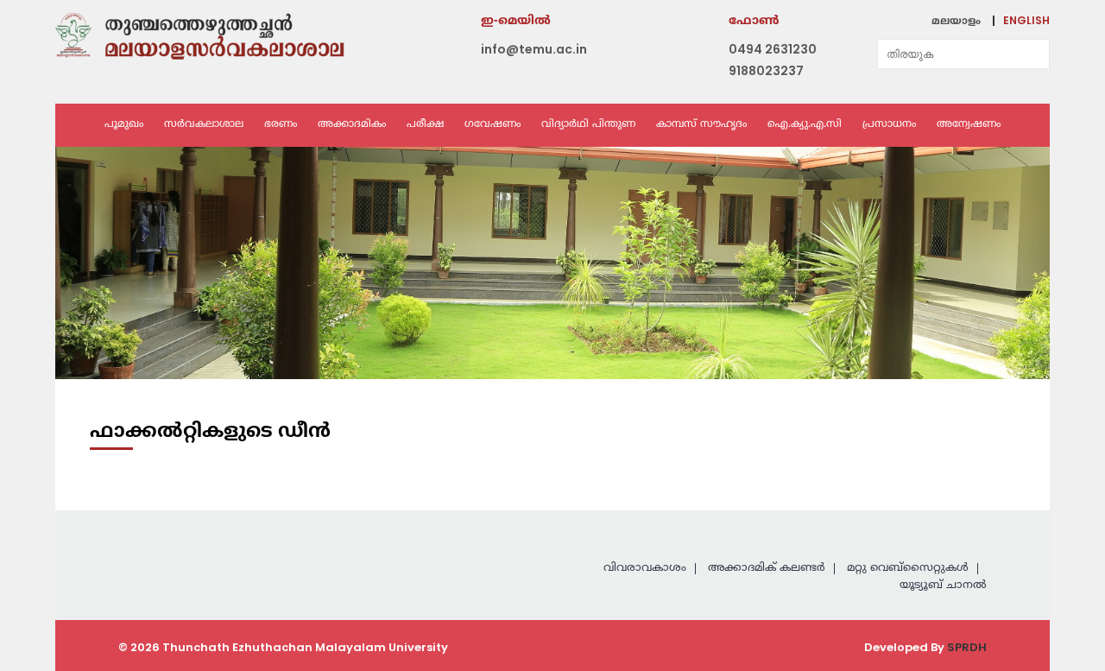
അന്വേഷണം (969, 124)
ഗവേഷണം (492, 124)
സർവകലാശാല (203, 124)
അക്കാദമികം (352, 124)
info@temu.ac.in (534, 49)
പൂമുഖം (123, 124)
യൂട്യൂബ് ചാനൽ (943, 585)
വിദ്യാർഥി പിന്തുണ (588, 124)
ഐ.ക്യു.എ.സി (804, 124)
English (1026, 20)
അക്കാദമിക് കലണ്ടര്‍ (766, 568)
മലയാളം (956, 22)
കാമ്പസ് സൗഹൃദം (701, 124)
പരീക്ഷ (425, 124)
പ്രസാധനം (889, 124)
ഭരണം (280, 124)
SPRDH (967, 647)
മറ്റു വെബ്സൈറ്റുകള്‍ (908, 568)
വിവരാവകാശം (644, 568)
